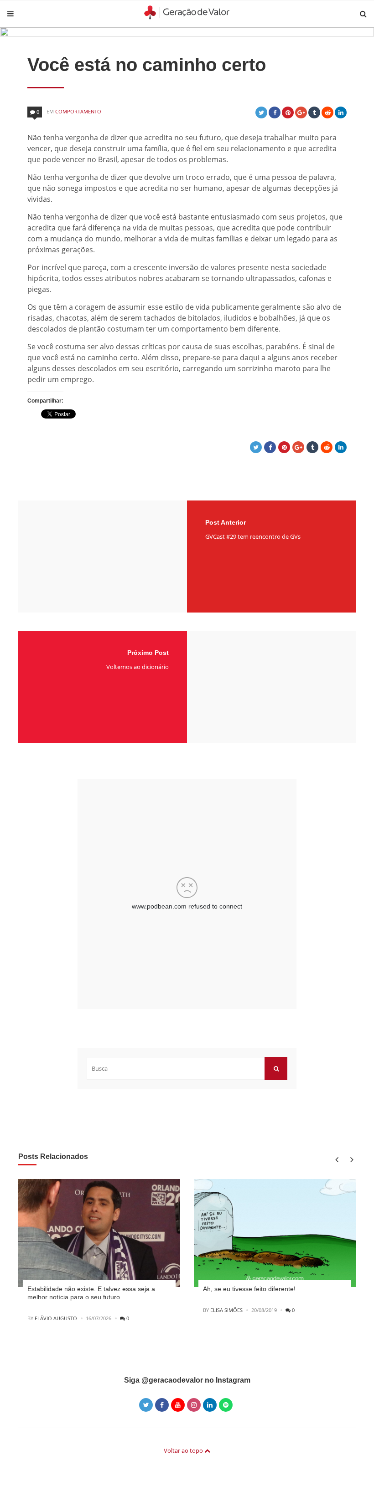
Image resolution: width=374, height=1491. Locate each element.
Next (350, 1159)
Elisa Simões (226, 1310)
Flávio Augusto (56, 1318)
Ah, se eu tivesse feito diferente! (249, 1288)
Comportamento (78, 111)
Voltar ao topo (184, 1450)
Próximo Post (148, 652)
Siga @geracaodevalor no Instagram (187, 1380)
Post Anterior (225, 522)
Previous (336, 1159)
